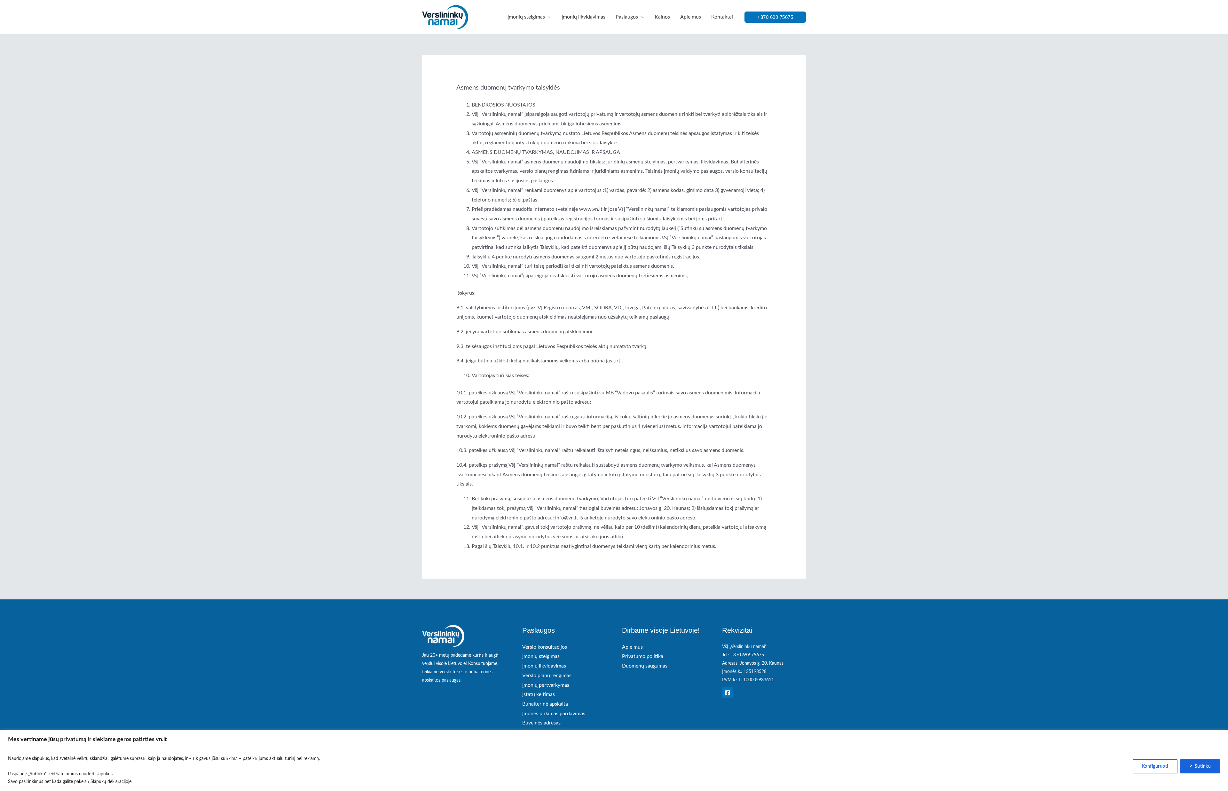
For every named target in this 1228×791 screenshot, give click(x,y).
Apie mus (632, 647)
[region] (614, 760)
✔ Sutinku (1200, 766)
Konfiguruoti (1155, 766)
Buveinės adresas (541, 722)
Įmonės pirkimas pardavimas (553, 713)
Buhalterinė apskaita (545, 704)
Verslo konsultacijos (544, 647)
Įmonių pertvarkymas (545, 685)
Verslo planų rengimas (546, 675)
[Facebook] (727, 692)
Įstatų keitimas (538, 694)
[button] (548, 17)
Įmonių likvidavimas (544, 665)
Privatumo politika (642, 656)
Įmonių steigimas (541, 656)
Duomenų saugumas (644, 665)
